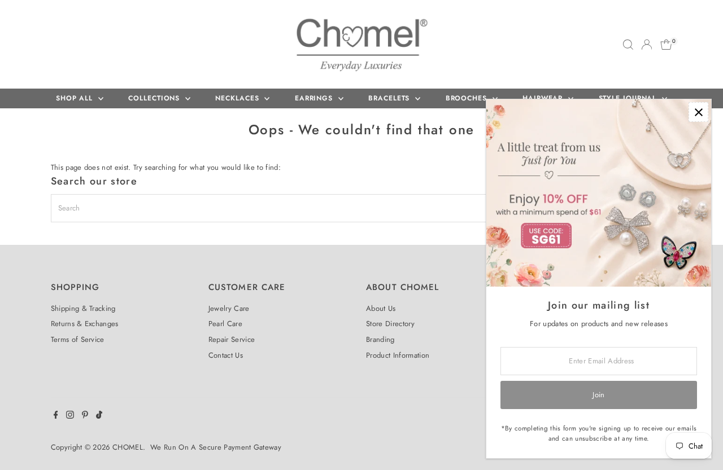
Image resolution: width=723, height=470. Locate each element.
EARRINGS (315, 98)
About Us (381, 308)
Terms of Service (77, 339)
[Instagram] (70, 416)
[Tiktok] (99, 416)
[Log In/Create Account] (647, 44)
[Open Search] (628, 44)
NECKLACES (238, 98)
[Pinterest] (85, 416)
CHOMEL (127, 447)
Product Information (397, 355)
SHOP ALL (75, 98)
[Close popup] (698, 112)
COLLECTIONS (155, 98)
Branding (380, 339)
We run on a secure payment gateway (215, 447)
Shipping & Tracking (83, 308)
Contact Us (225, 355)
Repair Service (231, 339)
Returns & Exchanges (85, 323)
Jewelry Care (229, 308)
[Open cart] (666, 44)
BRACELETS (390, 98)
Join (598, 394)
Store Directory (390, 323)
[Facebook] (56, 416)
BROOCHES (468, 98)
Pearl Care (225, 323)
